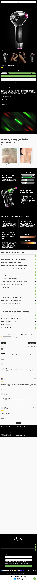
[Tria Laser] (18, 2)
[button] (2, 2)
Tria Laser (4, 573)
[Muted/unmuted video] (33, 114)
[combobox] (6, 560)
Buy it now (18, 75)
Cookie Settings (18, 573)
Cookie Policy (13, 573)
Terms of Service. (7, 564)
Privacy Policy (29, 563)
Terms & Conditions (8, 573)
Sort (28, 346)
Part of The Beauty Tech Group (18, 576)
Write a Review (33, 343)
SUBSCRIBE (18, 565)
